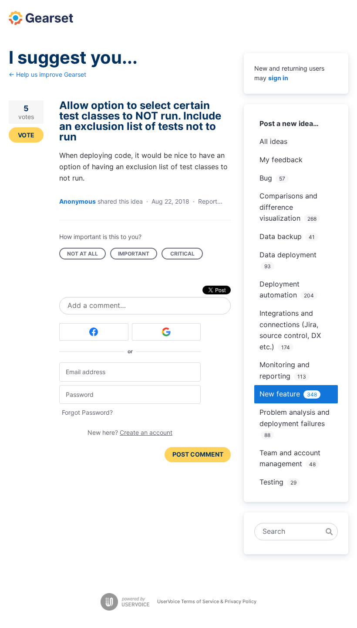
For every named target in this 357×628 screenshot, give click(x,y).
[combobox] (291, 531)
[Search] (329, 531)
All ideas (273, 141)
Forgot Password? (87, 412)
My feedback (281, 159)
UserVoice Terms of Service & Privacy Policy (206, 601)
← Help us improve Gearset (47, 74)
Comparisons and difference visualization (288, 206)
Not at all (86, 254)
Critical (186, 254)
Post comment (197, 454)
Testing (271, 482)
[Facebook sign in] (93, 332)
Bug (265, 178)
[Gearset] (41, 18)
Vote (26, 135)
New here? (130, 432)
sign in (278, 78)
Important (137, 254)
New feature (279, 393)
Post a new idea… (289, 123)
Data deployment (288, 254)
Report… (210, 201)
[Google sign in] (166, 332)
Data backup (280, 236)
